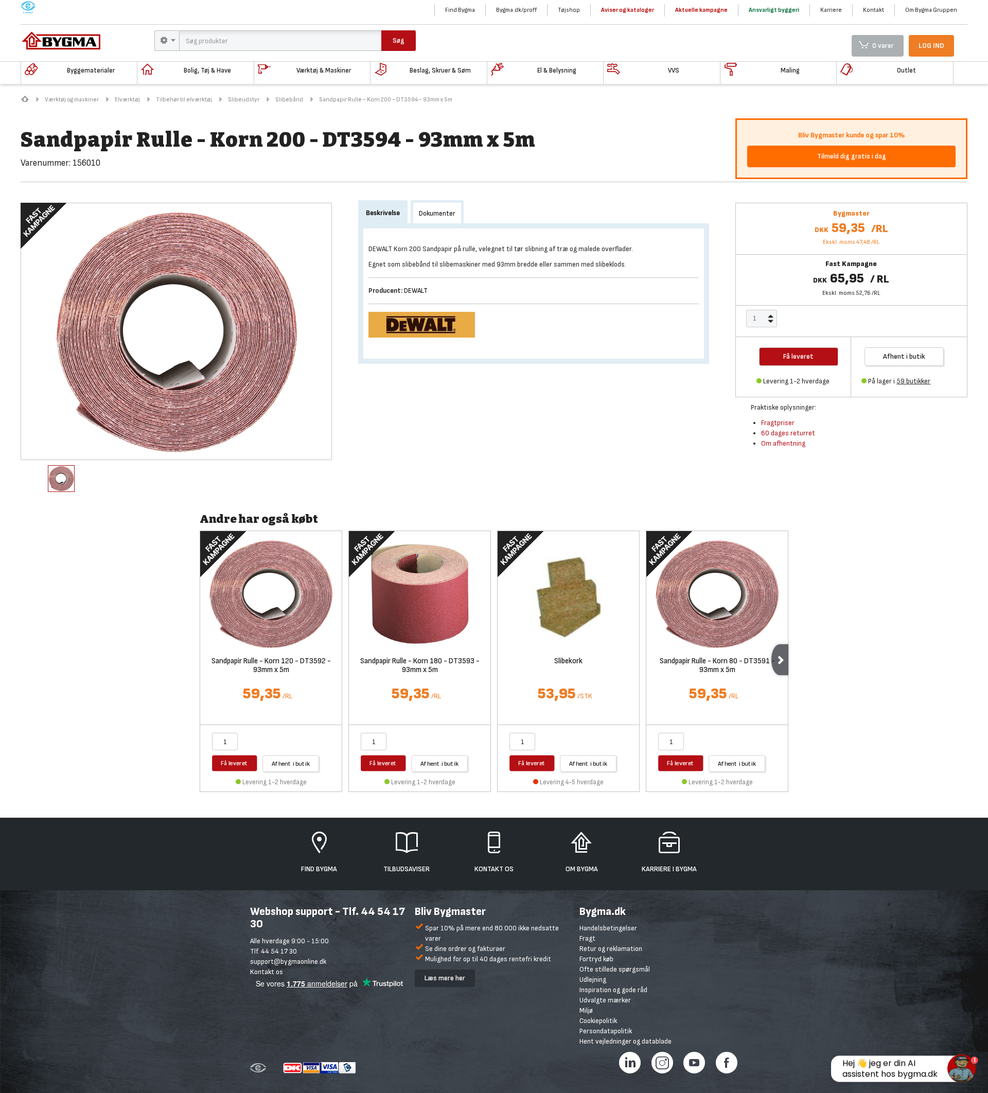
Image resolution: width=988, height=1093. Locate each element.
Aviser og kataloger (627, 10)
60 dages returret (788, 433)
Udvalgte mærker (605, 1000)
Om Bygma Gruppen (931, 10)
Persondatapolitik (605, 1031)
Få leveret (234, 763)
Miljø (586, 1010)
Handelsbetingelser (608, 928)
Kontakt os (266, 971)
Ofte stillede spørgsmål (614, 969)
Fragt (587, 938)
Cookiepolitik (598, 1020)
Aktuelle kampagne (701, 10)
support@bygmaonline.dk (288, 961)
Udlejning (592, 979)
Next (779, 659)
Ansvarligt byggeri (774, 10)
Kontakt (873, 10)
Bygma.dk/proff (516, 10)
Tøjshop (569, 10)
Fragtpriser (778, 422)
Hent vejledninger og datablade (625, 1041)
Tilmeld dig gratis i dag (851, 156)
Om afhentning (783, 443)
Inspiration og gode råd (613, 989)
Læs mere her (445, 978)
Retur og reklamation (610, 948)
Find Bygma (460, 10)
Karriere (831, 10)
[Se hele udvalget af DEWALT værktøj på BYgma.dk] (425, 324)
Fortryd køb (596, 959)
